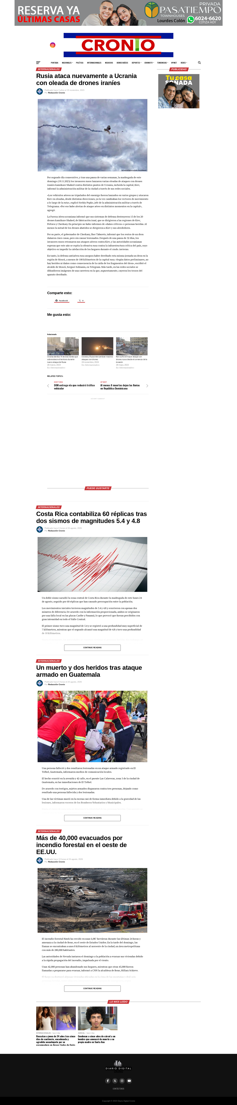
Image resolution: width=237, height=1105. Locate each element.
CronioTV (148, 62)
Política (79, 62)
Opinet (174, 62)
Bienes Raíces (122, 62)
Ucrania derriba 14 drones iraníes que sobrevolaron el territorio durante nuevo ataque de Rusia (62, 359)
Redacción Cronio (56, 93)
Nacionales (66, 62)
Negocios (109, 62)
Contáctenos (118, 1088)
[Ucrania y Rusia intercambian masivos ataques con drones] (97, 346)
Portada (54, 62)
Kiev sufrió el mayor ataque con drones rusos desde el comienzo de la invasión (131, 359)
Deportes (136, 62)
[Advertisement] (98, 441)
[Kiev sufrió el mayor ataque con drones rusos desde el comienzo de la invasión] (132, 346)
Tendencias (162, 62)
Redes (183, 62)
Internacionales (94, 62)
